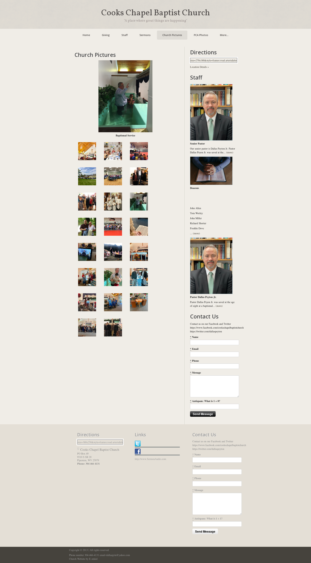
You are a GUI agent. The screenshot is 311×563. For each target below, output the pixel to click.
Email (194, 349)
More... (224, 35)
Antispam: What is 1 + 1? (207, 518)
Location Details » (199, 67)
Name (194, 337)
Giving (106, 35)
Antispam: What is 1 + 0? (205, 401)
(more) (229, 152)
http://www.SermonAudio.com (150, 459)
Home (86, 35)
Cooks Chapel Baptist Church (155, 13)
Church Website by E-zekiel (83, 558)
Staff (124, 35)
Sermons (144, 35)
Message (195, 372)
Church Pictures (172, 35)
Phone (194, 361)
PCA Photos (201, 35)
